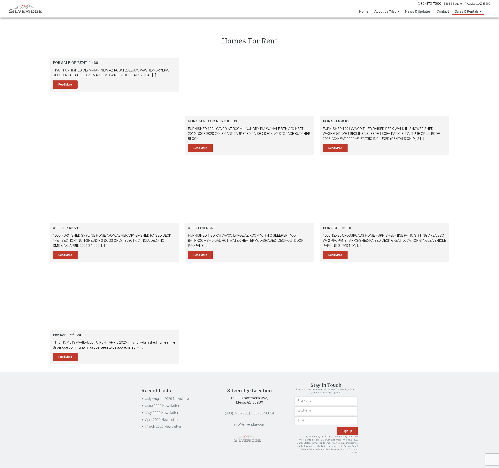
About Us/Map (385, 11)
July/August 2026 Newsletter (167, 399)
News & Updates (418, 11)
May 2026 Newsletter (161, 413)
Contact (443, 11)
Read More (65, 84)
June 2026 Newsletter (162, 406)
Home (364, 11)
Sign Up (347, 431)
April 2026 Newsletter (162, 420)
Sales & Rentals (467, 11)
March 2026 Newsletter (163, 426)
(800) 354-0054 (262, 413)
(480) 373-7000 (429, 3)
